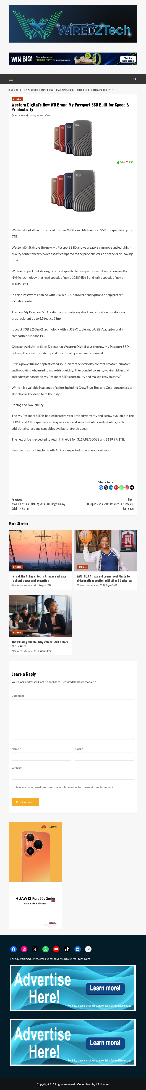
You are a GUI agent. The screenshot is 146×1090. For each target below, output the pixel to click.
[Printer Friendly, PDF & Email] (124, 161)
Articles (17, 99)
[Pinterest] (116, 487)
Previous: (38, 504)
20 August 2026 (110, 585)
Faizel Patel (20, 115)
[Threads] (132, 487)
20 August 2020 (36, 115)
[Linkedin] (111, 487)
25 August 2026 (44, 585)
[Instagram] (126, 487)
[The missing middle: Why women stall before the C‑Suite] (40, 616)
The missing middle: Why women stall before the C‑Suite (40, 644)
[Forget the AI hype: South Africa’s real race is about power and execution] (40, 550)
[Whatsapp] (121, 487)
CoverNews (84, 1084)
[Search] (135, 79)
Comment (19, 695)
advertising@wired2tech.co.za (72, 958)
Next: (109, 504)
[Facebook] (101, 487)
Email (79, 748)
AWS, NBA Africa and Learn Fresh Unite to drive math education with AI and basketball (105, 578)
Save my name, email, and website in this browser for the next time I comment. (64, 787)
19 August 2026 (44, 650)
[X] (106, 487)
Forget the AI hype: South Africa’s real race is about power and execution (39, 578)
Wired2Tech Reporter (23, 585)
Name (16, 748)
